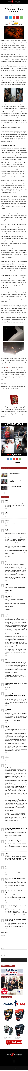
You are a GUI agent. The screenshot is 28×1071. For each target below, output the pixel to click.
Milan (6, 561)
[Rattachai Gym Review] (4, 475)
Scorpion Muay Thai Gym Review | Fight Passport (16, 684)
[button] (26, 2)
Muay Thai (7, 367)
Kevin (6, 529)
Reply (6, 508)
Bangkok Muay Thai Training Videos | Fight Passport (15, 891)
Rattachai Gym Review (14, 473)
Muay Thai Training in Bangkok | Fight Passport (16, 906)
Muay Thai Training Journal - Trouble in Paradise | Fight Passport (16, 829)
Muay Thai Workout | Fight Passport (15, 840)
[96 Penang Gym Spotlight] (4, 488)
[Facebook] (14, 1061)
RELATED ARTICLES (5, 468)
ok (6, 756)
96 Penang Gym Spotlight (14, 486)
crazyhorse (8, 709)
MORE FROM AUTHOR (6, 470)
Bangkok (22, 376)
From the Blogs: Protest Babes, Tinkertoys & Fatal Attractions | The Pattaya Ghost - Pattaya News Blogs (15, 694)
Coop (6, 512)
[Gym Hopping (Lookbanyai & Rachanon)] (4, 481)
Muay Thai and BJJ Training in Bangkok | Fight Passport (16, 920)
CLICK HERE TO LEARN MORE (14, 420)
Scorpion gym (4, 369)
